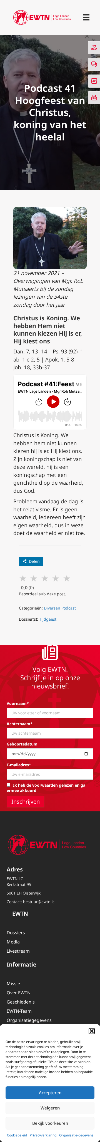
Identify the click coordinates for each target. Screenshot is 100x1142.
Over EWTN (19, 993)
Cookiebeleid (17, 1135)
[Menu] (86, 17)
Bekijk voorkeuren (50, 1123)
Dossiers (16, 933)
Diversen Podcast (60, 608)
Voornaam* (18, 703)
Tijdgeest (47, 619)
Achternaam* (19, 723)
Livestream (18, 951)
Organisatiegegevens (29, 1020)
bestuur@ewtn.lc (38, 901)
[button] (91, 1031)
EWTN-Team (19, 1011)
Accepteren (50, 1092)
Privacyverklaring (43, 1135)
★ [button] (23, 578)
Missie (13, 983)
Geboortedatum (22, 744)
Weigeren (50, 1108)
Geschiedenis (21, 1002)
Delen (34, 561)
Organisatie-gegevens (76, 1135)
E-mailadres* (19, 764)
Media (13, 942)
